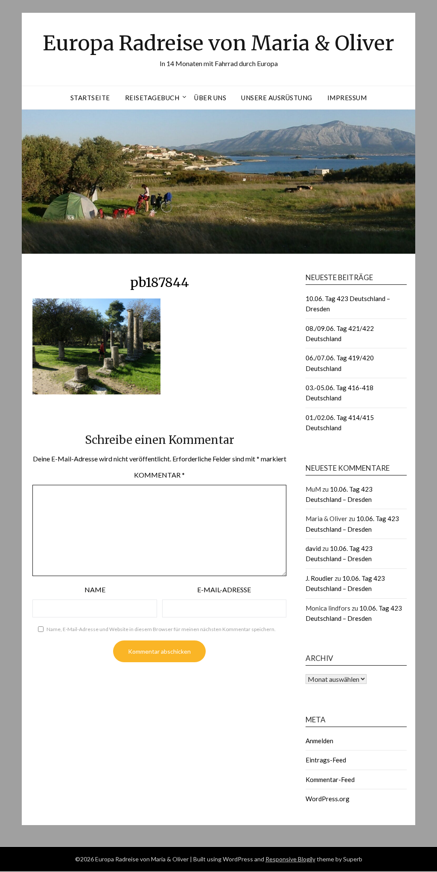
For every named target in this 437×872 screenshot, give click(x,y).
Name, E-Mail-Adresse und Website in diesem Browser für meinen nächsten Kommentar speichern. (161, 629)
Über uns (210, 97)
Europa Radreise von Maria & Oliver (218, 43)
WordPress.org (328, 798)
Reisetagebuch (152, 97)
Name (94, 589)
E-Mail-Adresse (224, 589)
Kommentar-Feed (330, 779)
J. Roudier (319, 578)
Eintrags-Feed (326, 760)
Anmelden (319, 741)
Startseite (90, 97)
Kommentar (159, 475)
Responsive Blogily (290, 859)
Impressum (347, 97)
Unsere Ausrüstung (276, 97)
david (313, 548)
